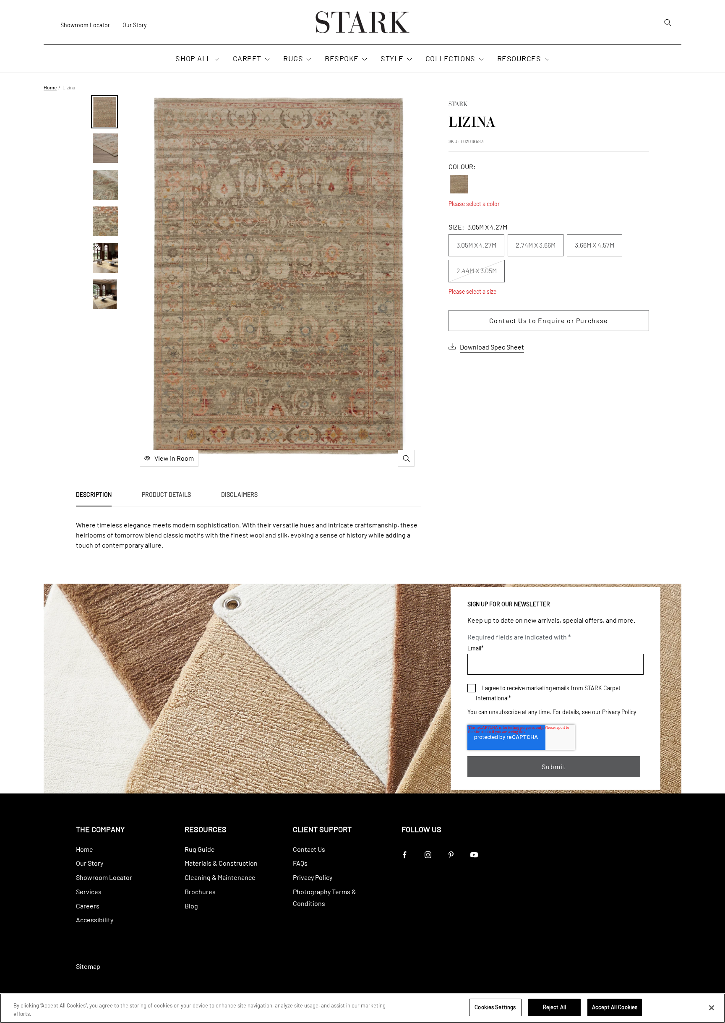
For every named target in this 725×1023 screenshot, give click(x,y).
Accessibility (94, 920)
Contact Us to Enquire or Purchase (548, 320)
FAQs (300, 863)
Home (50, 87)
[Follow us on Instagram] (427, 854)
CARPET (247, 58)
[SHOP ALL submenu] (216, 59)
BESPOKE (342, 58)
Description (94, 494)
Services (89, 891)
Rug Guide (200, 849)
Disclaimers (239, 494)
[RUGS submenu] (308, 59)
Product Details (166, 494)
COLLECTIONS (450, 58)
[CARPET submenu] (266, 59)
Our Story (134, 25)
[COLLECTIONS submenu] (480, 59)
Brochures (200, 891)
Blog (191, 906)
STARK (458, 105)
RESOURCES (519, 58)
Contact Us (309, 849)
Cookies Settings (495, 1007)
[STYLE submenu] (408, 59)
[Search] (667, 22)
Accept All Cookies (614, 1007)
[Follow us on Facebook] (404, 854)
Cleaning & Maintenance (220, 877)
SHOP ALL (193, 58)
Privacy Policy (619, 711)
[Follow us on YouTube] (473, 854)
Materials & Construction (221, 863)
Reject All (554, 1007)
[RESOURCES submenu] (546, 59)
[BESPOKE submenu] (363, 59)
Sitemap (88, 966)
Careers (87, 906)
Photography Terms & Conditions (324, 897)
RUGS (293, 58)
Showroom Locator (85, 25)
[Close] (711, 1007)
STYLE (392, 58)
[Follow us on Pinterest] (450, 854)
